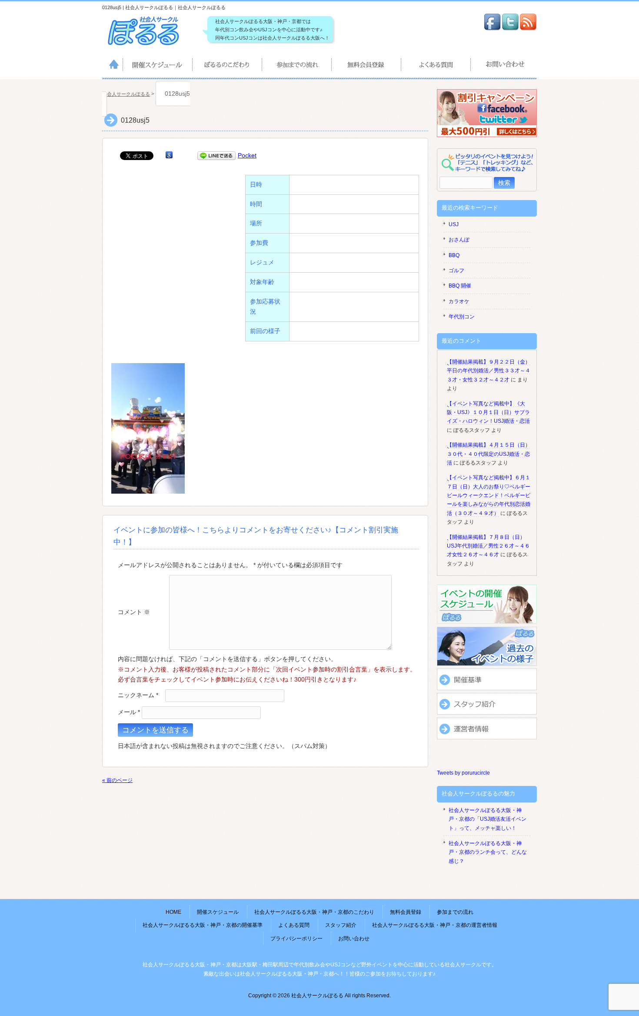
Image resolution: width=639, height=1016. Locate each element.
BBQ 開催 (460, 286)
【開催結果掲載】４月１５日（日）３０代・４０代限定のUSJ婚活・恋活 (488, 454)
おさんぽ (459, 240)
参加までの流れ (297, 66)
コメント (134, 611)
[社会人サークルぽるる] (147, 45)
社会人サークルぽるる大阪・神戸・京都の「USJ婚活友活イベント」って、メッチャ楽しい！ (487, 819)
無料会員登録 (367, 66)
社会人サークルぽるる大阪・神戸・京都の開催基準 (203, 925)
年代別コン (462, 317)
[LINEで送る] (216, 155)
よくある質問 (436, 66)
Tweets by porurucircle (463, 773)
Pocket (247, 155)
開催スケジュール (158, 66)
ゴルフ (456, 270)
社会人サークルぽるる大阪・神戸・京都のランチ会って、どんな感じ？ (488, 852)
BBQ (454, 255)
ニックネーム (138, 695)
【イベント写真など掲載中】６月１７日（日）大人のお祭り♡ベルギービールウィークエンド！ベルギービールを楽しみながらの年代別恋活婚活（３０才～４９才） (488, 495)
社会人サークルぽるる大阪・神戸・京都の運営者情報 (434, 925)
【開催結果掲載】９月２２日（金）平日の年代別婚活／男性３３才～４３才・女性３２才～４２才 (488, 371)
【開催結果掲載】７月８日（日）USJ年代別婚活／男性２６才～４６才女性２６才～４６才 (488, 546)
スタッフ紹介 (340, 925)
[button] (148, 428)
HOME (112, 66)
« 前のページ (117, 780)
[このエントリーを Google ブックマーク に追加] (169, 155)
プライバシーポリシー (296, 939)
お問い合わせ (504, 66)
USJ (454, 224)
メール (129, 712)
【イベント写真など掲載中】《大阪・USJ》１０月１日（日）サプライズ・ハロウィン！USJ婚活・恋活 (488, 412)
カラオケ (459, 301)
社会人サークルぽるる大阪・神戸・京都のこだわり (228, 66)
